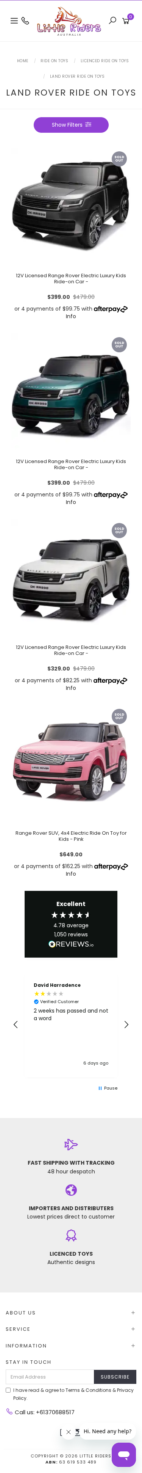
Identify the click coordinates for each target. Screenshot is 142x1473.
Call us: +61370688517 (44, 1412)
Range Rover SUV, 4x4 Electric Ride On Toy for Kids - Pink (71, 836)
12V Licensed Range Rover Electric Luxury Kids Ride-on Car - (71, 278)
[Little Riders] (71, 20)
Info (71, 316)
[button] (16, 1025)
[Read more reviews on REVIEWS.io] (71, 944)
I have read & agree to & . (73, 1394)
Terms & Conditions (88, 1390)
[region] (71, 1025)
